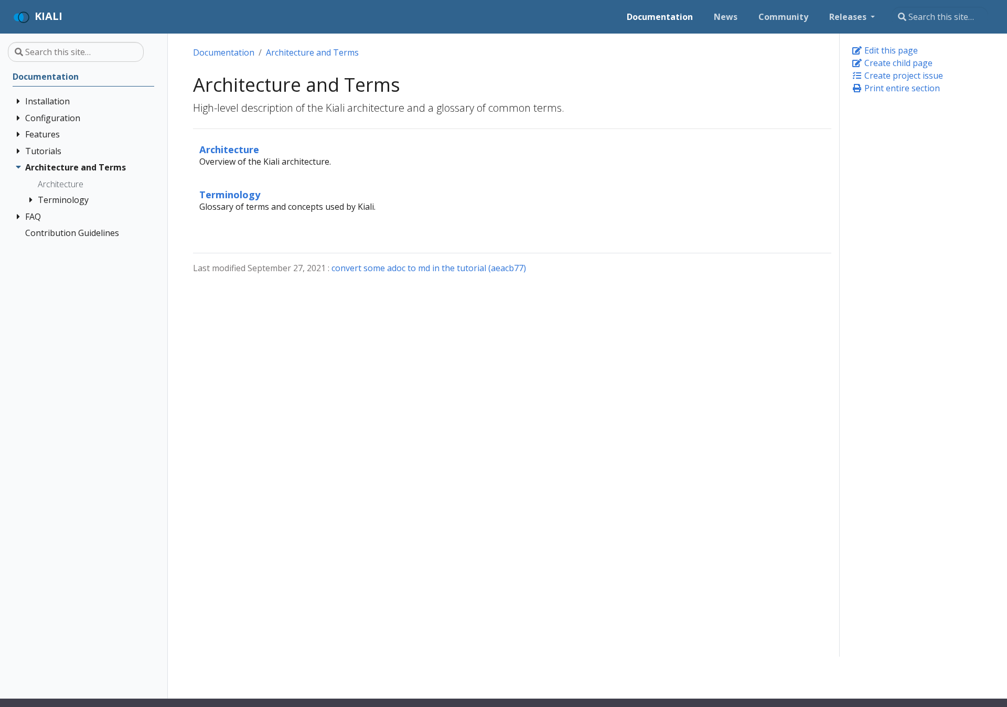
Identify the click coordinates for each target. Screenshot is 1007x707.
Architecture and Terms (312, 52)
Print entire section (901, 88)
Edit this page (890, 50)
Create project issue (902, 75)
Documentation (223, 52)
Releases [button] (849, 17)
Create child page (897, 63)
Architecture (229, 149)
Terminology (229, 194)
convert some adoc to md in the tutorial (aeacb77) (428, 268)
